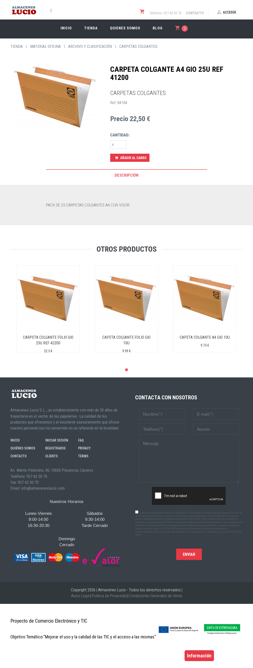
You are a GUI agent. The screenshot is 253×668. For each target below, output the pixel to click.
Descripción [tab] (126, 175)
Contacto (195, 13)
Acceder (229, 12)
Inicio (66, 28)
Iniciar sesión (56, 440)
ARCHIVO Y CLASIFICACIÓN (90, 46)
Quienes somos (125, 28)
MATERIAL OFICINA (45, 46)
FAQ (81, 440)
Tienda (91, 28)
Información (199, 656)
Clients (51, 456)
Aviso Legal (80, 595)
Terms (83, 456)
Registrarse (55, 448)
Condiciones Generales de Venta (155, 595)
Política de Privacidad (109, 595)
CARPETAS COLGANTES (138, 46)
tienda (16, 46)
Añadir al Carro (133, 158)
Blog (158, 28)
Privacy (84, 448)
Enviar (189, 554)
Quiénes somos (22, 448)
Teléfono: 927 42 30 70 (165, 13)
